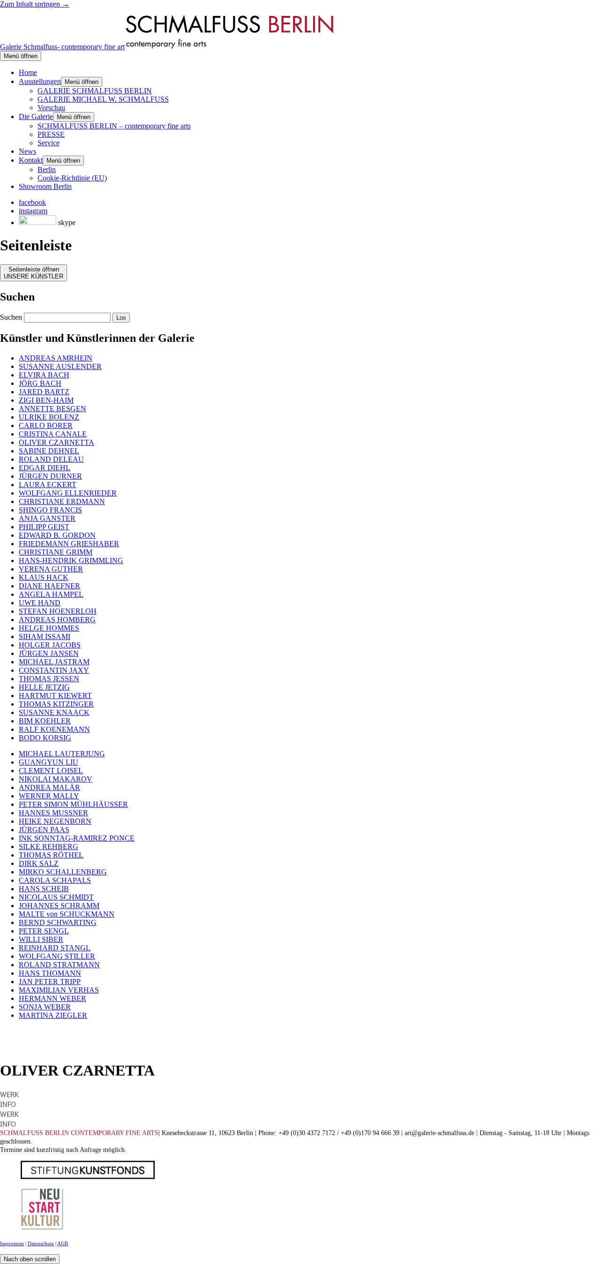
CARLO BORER (46, 425)
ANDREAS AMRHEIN (55, 358)
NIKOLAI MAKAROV (55, 779)
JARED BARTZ (44, 392)
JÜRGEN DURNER (50, 476)
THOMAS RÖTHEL (51, 855)
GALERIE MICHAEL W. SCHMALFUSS (103, 99)
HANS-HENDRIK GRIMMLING (71, 560)
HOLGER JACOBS (50, 645)
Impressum (12, 1243)
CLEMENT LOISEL (51, 771)
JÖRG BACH (40, 383)
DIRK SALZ (39, 863)
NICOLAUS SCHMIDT (56, 897)
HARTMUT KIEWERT (55, 696)
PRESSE (51, 134)
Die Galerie (36, 116)
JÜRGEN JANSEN (49, 653)
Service (49, 143)
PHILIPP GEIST (44, 527)
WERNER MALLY (49, 796)
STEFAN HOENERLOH (58, 611)
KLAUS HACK (43, 577)
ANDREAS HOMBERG (57, 620)
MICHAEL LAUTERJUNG (62, 754)
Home (28, 72)
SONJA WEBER (45, 1007)
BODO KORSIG (45, 738)
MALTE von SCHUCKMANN (66, 914)
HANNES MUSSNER (53, 813)
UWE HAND (39, 603)
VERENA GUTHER (51, 569)
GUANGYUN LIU (48, 762)
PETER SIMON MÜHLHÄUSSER (73, 804)
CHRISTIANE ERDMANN (62, 501)
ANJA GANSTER (47, 518)
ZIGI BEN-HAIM (46, 400)
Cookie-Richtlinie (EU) (72, 178)
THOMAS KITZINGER (56, 704)
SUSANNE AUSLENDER (60, 366)
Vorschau (51, 108)
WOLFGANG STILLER (57, 956)
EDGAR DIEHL (44, 468)
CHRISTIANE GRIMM (55, 552)
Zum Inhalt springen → (34, 4)
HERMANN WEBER (52, 998)
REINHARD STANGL (54, 948)
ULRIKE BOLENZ (49, 417)
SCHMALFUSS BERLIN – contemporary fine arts (114, 126)
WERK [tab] (9, 1094)
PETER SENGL (44, 931)
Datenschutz (41, 1243)
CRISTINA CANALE (53, 434)
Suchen (11, 317)
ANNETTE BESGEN (52, 409)
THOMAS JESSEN (49, 679)
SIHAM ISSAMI (44, 636)
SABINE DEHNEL (49, 451)
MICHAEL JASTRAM (54, 662)
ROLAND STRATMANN (59, 965)
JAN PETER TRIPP (50, 982)
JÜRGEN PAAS (44, 830)
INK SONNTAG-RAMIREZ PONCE (77, 838)
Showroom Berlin (45, 186)
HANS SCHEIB (44, 889)
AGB (62, 1243)
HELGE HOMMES (49, 628)
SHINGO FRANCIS (50, 510)
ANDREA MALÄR (49, 787)
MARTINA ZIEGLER (53, 1015)
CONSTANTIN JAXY (54, 670)
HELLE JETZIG (44, 687)
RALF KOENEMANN (54, 729)
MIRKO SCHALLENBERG (63, 872)
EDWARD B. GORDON (57, 535)
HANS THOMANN (50, 973)
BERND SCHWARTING (58, 922)
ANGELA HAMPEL (51, 594)
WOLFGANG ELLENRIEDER (68, 493)
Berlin (47, 169)
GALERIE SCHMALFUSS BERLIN (95, 91)
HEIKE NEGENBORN (55, 821)
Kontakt (31, 160)
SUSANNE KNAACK (54, 712)
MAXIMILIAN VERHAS (59, 990)
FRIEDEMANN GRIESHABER (69, 544)
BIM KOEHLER (45, 721)
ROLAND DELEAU (51, 459)
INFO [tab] (8, 1104)
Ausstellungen (40, 81)
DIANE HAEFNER (49, 586)
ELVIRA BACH (44, 375)
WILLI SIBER (41, 939)
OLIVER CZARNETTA (56, 442)
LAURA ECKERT (47, 485)
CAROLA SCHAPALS (55, 880)
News (27, 151)
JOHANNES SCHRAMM (59, 906)
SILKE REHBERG (48, 846)
